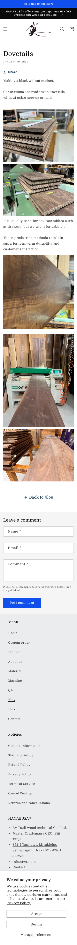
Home (13, 633)
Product (14, 652)
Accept (36, 914)
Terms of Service (21, 784)
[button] (5, 29)
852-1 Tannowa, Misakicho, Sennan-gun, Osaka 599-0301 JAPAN (37, 850)
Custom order (19, 642)
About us (15, 662)
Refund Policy (19, 765)
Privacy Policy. (19, 903)
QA (10, 690)
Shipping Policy (20, 755)
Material (15, 671)
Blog (11, 700)
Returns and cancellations (29, 803)
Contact (14, 719)
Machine (15, 680)
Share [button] (12, 72)
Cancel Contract (21, 793)
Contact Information (24, 746)
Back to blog (41, 497)
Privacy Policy (19, 774)
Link (12, 709)
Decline (37, 924)
